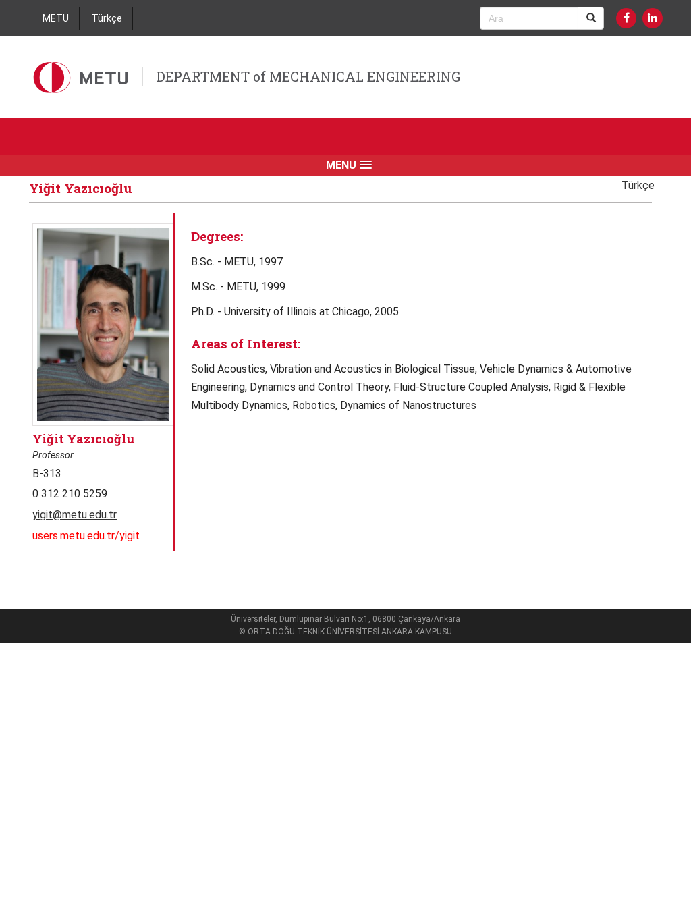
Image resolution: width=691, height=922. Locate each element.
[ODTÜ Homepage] (82, 77)
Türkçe (107, 18)
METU (56, 18)
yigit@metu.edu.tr (74, 514)
